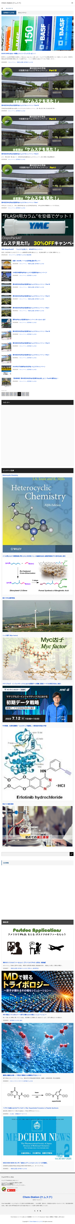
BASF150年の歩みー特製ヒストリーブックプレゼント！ (18, 53)
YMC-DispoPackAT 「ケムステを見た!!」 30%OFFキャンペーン (22, 249)
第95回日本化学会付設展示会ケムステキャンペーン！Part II (19, 154)
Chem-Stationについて (16, 1216)
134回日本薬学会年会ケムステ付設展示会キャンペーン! (30, 272)
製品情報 (29, 255)
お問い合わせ (61, 1216)
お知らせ (24, 1216)
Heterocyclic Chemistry (10, 475)
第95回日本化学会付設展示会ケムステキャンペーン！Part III (20, 105)
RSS (40, 1211)
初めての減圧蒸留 (8, 804)
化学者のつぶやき (28, 62)
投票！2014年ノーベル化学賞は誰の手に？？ (26, 261)
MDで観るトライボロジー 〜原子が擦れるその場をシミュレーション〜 (25, 1014)
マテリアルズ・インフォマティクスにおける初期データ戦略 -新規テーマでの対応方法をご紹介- (32, 683)
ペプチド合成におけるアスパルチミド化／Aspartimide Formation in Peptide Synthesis (30, 1108)
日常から (30, 968)
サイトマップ (35, 1216)
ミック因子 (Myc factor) (10, 635)
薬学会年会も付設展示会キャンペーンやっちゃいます (29, 319)
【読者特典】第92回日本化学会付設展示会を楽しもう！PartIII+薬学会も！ (35, 378)
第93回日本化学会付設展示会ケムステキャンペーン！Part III (31, 331)
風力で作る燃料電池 (9, 598)
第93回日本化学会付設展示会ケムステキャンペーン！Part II (31, 343)
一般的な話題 (19, 62)
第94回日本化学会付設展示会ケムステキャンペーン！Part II (31, 296)
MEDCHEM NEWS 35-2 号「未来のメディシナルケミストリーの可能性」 (25, 1163)
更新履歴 (29, 1216)
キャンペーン (12, 62)
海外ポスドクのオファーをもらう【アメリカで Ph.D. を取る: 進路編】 (24, 962)
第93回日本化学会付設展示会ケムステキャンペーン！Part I (31, 355)
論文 (21, 1020)
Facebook (42, 1216)
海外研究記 (36, 968)
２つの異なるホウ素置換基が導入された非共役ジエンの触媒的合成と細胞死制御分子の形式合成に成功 (34, 556)
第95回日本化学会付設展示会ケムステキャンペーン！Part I (19, 202)
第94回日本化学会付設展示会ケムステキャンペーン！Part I (31, 308)
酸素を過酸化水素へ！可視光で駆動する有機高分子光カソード (22, 1075)
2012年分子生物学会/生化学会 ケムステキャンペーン (29, 366)
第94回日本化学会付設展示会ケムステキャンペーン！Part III (31, 284)
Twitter (47, 1216)
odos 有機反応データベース (19, 1114)
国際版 (51, 1216)
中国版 (55, 1216)
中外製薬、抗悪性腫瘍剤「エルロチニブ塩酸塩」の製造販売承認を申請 (24, 726)
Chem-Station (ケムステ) (37, 1197)
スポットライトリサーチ (16, 1081)
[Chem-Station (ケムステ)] (11, 3)
